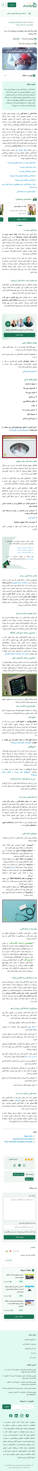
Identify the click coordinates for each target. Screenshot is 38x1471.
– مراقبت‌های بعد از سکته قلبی (27, 191)
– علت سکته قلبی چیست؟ (28, 167)
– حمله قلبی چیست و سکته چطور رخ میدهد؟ (22, 163)
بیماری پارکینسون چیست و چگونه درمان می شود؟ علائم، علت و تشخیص (14, 1303)
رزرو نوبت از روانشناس (29, 1344)
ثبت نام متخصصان (30, 1348)
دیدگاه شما (32, 1196)
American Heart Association (23, 1139)
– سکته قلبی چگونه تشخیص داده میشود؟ (23, 176)
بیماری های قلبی (18, 1174)
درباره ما (33, 1353)
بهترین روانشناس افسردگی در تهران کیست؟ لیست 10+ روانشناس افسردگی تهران (20, 1370)
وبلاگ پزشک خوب (21, 150)
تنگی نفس (31, 518)
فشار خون (31, 1027)
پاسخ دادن (8, 1260)
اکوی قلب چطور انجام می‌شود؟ (21, 742)
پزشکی (21, 1281)
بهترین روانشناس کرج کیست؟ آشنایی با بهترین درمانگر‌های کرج (22, 1393)
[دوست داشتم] (7, 1251)
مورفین (13, 867)
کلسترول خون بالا (31, 1056)
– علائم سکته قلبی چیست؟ (28, 171)
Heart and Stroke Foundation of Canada (19, 1142)
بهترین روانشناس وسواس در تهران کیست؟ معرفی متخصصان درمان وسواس (21, 1383)
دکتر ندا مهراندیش (20, 206)
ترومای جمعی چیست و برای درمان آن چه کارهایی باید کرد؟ (19, 1388)
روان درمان (32, 1335)
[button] (24, 1165)
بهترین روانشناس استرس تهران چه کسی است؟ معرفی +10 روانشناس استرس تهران (19, 1377)
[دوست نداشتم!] (10, 1251)
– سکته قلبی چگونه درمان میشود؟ (26, 180)
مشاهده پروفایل (22, 219)
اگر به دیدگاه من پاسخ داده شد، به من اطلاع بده (18, 1232)
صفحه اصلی (30, 22)
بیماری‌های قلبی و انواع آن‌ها (19, 430)
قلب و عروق (29, 1179)
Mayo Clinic (28, 1136)
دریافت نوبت (19, 335)
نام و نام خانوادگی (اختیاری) (27, 1223)
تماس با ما (33, 1357)
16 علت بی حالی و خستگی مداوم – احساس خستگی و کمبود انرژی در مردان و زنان (13, 1289)
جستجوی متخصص (30, 1339)
